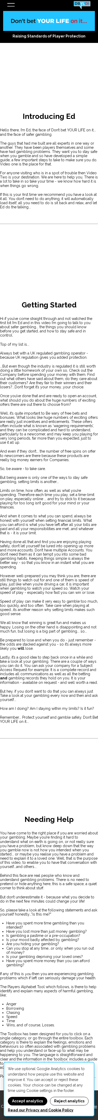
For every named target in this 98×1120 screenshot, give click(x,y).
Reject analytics (69, 1101)
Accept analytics (27, 1101)
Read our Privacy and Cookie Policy (40, 1110)
